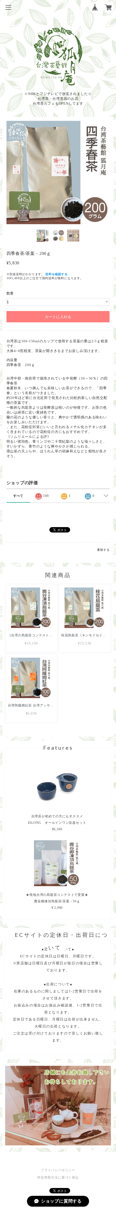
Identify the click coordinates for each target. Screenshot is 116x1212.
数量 (10, 293)
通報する (103, 549)
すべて (18, 496)
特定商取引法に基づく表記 (58, 1177)
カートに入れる (58, 317)
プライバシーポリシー (58, 1170)
